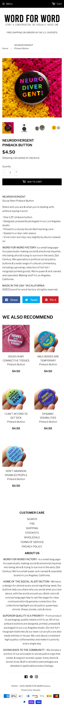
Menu (9, 3)
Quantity (6, 166)
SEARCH (32, 519)
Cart (59, 3)
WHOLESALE (32, 537)
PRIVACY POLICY (32, 546)
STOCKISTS (32, 532)
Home (5, 48)
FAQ (32, 523)
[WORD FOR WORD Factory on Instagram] (36, 677)
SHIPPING (32, 528)
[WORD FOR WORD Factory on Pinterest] (31, 677)
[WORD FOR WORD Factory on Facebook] (26, 677)
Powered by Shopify (30, 690)
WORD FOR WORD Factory (37, 686)
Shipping (7, 157)
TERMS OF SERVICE (32, 542)
